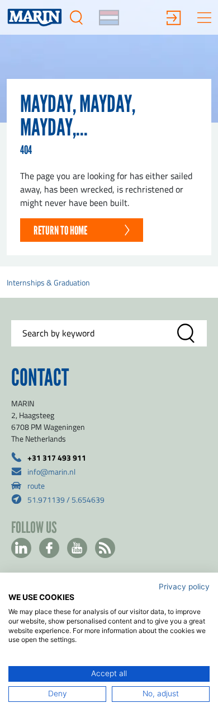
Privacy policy (184, 586)
